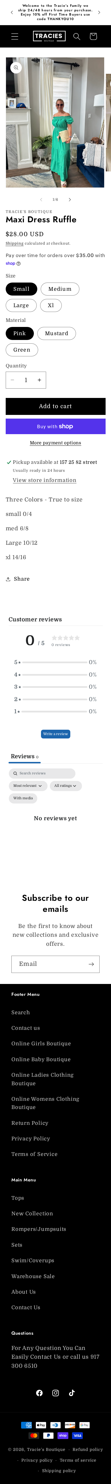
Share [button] (22, 579)
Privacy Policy (30, 1138)
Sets (16, 1245)
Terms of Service (34, 1154)
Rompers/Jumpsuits (38, 1229)
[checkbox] (23, 798)
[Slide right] (70, 199)
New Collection (32, 1213)
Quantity (16, 366)
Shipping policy (59, 1470)
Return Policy (30, 1123)
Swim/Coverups (32, 1260)
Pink (19, 333)
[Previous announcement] (12, 12)
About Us (23, 1292)
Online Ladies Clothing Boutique (42, 1079)
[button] (15, 36)
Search (20, 1012)
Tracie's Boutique (46, 1449)
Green (22, 350)
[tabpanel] (56, 824)
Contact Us (25, 1307)
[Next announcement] (99, 12)
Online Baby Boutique (41, 1059)
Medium (60, 289)
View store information (44, 480)
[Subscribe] (91, 964)
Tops (17, 1198)
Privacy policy (37, 1460)
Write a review (55, 734)
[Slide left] (41, 199)
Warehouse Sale (33, 1276)
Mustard (56, 333)
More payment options (55, 442)
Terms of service (78, 1460)
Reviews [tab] (24, 756)
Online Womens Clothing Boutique (45, 1103)
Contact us (25, 1028)
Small (21, 289)
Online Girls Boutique (41, 1043)
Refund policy (88, 1449)
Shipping (15, 243)
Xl (51, 305)
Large (21, 305)
